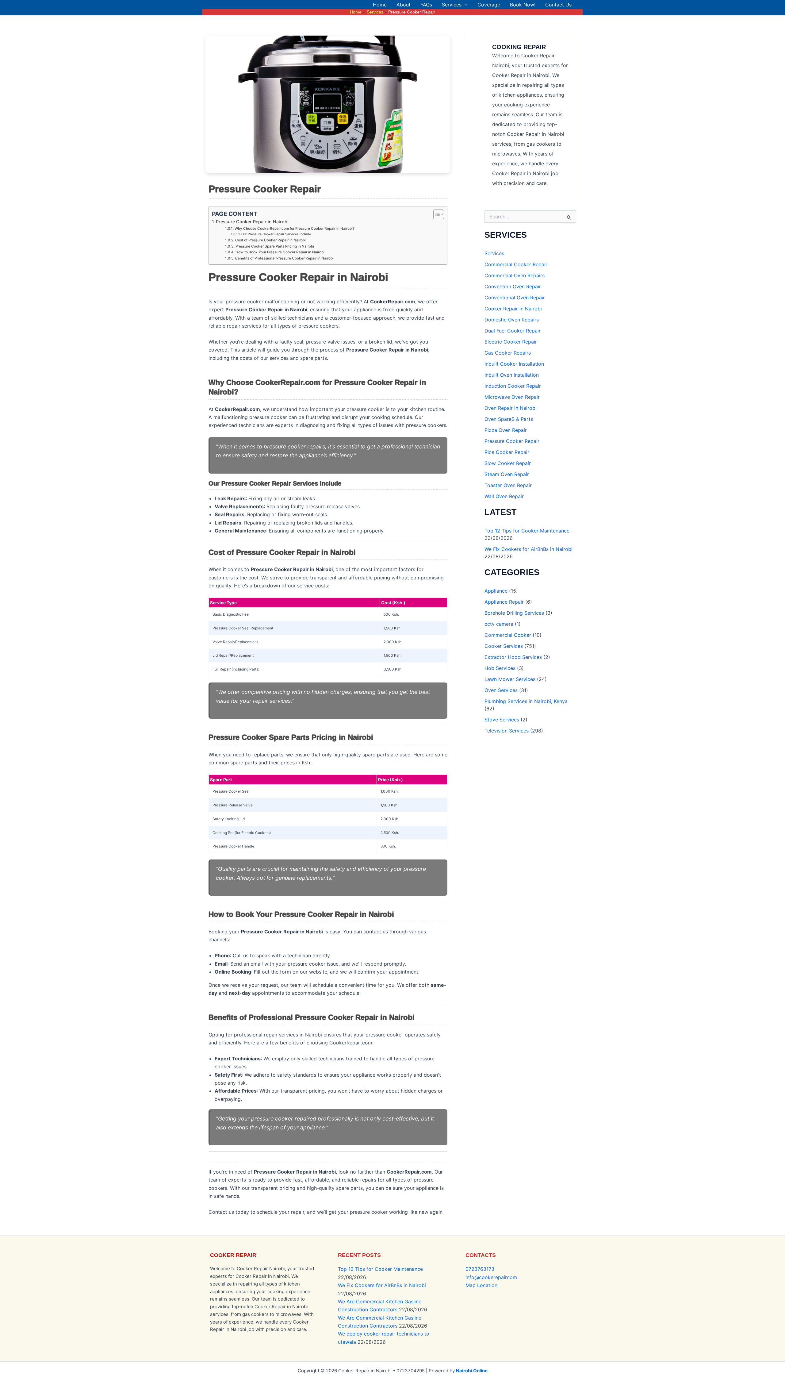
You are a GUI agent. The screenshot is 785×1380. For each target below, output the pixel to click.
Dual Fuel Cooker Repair (512, 331)
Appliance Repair (504, 602)
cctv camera (498, 624)
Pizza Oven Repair (505, 430)
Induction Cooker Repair (512, 386)
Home (380, 5)
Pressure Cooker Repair (511, 441)
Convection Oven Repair (512, 286)
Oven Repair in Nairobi (510, 408)
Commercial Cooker (507, 635)
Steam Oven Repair (506, 474)
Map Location (481, 1285)
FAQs (426, 5)
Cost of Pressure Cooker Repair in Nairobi (270, 240)
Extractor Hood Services (513, 657)
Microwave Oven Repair (512, 397)
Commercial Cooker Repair (515, 264)
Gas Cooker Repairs (507, 353)
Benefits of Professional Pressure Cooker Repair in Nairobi (284, 258)
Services (451, 5)
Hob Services (499, 668)
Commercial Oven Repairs (514, 275)
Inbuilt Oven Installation (511, 375)
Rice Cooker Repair (506, 452)
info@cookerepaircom (491, 1277)
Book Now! (522, 5)
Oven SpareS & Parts (508, 419)
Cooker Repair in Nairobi (513, 309)
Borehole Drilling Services (514, 613)
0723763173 (479, 1269)
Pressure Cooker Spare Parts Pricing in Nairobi (275, 246)
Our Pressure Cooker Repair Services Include (276, 234)
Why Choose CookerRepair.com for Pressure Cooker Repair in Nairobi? (294, 228)
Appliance (495, 591)
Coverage (488, 5)
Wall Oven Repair (504, 496)
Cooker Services (503, 646)
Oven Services (501, 690)
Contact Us (558, 5)
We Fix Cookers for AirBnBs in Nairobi (528, 549)
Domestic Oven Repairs (511, 320)
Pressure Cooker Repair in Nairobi (252, 221)
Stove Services (501, 720)
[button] (464, 4)
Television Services (506, 731)
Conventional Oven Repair (514, 297)
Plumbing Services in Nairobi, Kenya (526, 701)
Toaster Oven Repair (508, 485)
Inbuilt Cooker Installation (514, 364)
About (403, 5)
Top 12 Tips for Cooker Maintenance (526, 531)
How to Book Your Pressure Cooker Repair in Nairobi (280, 252)
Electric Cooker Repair (510, 342)
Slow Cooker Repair (507, 463)
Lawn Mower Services (509, 679)
